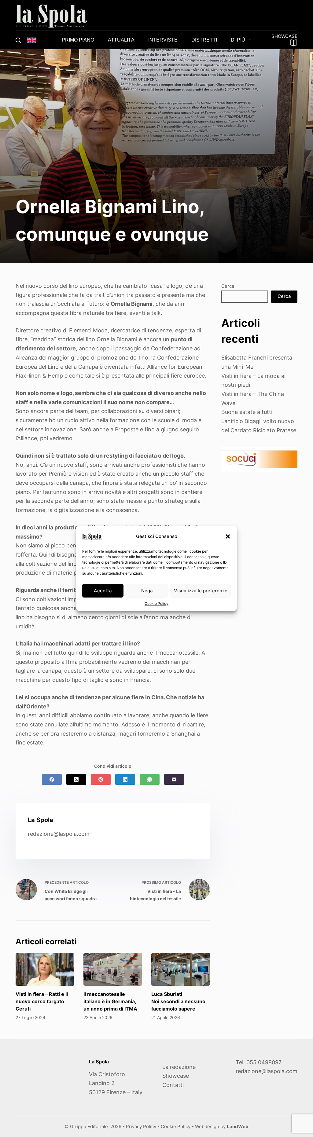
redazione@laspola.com (59, 834)
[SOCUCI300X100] (259, 459)
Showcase (175, 1076)
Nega (147, 591)
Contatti (173, 1085)
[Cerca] (18, 40)
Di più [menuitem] (238, 39)
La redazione (179, 1067)
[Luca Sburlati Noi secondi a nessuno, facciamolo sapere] (180, 969)
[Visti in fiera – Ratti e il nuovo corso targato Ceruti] (45, 969)
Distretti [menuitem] (204, 39)
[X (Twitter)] (76, 779)
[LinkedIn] (125, 779)
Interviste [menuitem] (163, 39)
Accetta (103, 591)
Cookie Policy (156, 603)
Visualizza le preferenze (200, 591)
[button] (228, 536)
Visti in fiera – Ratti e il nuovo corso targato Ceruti (42, 1001)
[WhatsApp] (150, 779)
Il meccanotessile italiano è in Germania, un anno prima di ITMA (110, 1001)
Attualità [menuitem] (121, 39)
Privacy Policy (141, 1126)
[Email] (174, 779)
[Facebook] (52, 779)
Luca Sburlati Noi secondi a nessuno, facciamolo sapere (179, 1001)
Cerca (227, 286)
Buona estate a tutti (246, 412)
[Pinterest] (101, 779)
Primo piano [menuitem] (78, 39)
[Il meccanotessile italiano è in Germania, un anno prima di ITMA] (112, 969)
